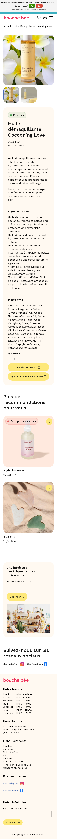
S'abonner (15, 596)
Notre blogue (10, 752)
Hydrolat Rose (13, 470)
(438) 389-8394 (11, 732)
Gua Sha (9, 536)
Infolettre (8, 758)
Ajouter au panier (26, 367)
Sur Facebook (35, 664)
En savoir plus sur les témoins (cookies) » (29, 10)
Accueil (7, 26)
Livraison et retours (14, 761)
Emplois (7, 746)
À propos (8, 749)
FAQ (5, 755)
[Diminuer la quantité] (11, 359)
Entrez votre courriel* (19, 581)
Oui (31, 6)
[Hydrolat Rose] (28, 441)
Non (39, 6)
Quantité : (14, 353)
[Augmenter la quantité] (18, 359)
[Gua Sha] (28, 507)
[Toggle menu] (51, 18)
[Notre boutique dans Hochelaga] (16, 18)
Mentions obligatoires (15, 767)
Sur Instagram (11, 664)
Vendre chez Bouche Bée (17, 764)
